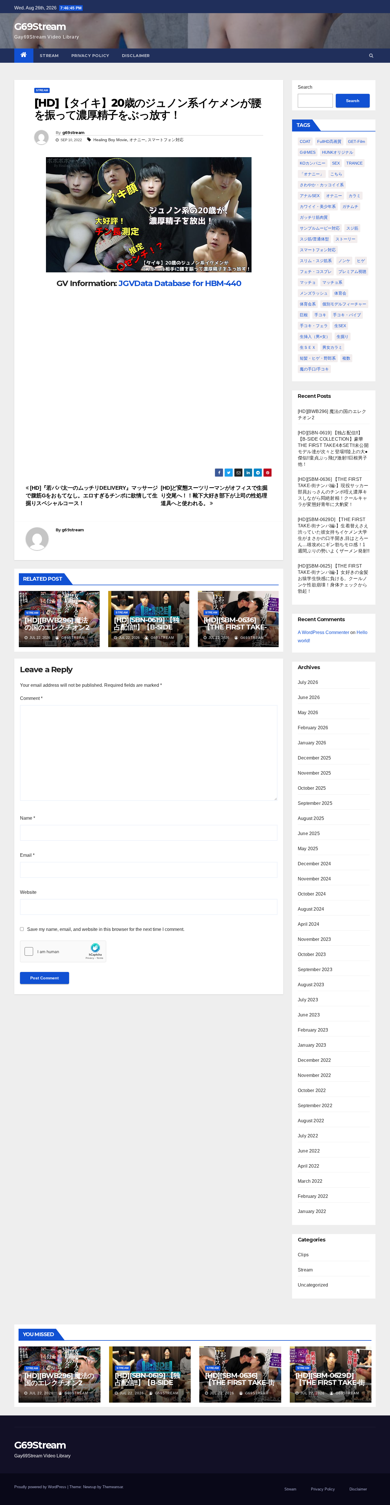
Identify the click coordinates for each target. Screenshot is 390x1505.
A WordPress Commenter (323, 632)
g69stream (73, 132)
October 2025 (312, 788)
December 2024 (314, 863)
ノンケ (344, 260)
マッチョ (308, 282)
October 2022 (312, 1090)
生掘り (343, 336)
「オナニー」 (312, 174)
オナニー (137, 139)
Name (27, 818)
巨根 (304, 315)
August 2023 (311, 984)
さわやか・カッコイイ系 (322, 185)
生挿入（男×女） (315, 336)
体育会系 (308, 304)
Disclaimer (136, 55)
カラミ (355, 195)
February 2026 (313, 727)
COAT (305, 141)
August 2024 (311, 909)
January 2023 (312, 1045)
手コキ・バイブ (347, 315)
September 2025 (315, 803)
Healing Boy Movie (110, 139)
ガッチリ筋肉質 (314, 217)
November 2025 (314, 773)
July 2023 (308, 999)
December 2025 (314, 757)
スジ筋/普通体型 (314, 239)
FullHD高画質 (329, 141)
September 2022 (315, 1105)
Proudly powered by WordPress (40, 1487)
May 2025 (308, 848)
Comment (31, 698)
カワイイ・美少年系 (318, 206)
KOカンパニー (312, 163)
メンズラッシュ (314, 293)
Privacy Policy (90, 55)
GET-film (356, 141)
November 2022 (314, 1075)
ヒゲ (361, 260)
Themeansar (112, 1487)
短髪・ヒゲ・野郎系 (318, 358)
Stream (49, 55)
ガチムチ (350, 206)
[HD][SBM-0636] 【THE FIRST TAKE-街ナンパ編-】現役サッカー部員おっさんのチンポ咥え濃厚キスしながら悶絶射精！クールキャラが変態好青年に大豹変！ (333, 492)
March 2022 (310, 1181)
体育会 (340, 293)
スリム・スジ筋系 (316, 260)
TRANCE (354, 163)
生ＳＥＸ (308, 347)
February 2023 (313, 1030)
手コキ (320, 315)
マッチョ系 (332, 282)
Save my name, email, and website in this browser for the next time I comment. (105, 929)
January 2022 (312, 1211)
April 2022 (308, 1166)
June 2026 (309, 697)
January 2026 (312, 742)
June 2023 (309, 1014)
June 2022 (309, 1151)
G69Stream (40, 27)
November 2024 (314, 878)
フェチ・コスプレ (316, 271)
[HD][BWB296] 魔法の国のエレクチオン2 (57, 623)
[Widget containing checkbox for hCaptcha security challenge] (63, 951)
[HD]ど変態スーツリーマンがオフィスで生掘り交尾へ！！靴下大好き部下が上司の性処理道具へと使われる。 (214, 495)
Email (27, 855)
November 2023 (314, 939)
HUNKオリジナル (337, 152)
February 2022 (313, 1196)
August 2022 (311, 1120)
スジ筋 (352, 228)
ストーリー (345, 239)
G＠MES (307, 152)
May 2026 (308, 712)
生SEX (340, 325)
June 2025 (309, 833)
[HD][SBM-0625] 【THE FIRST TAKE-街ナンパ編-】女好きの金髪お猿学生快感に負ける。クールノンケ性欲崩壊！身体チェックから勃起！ (333, 579)
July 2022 (308, 1135)
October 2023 (312, 954)
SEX (336, 163)
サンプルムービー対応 (320, 228)
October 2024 (312, 894)
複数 (346, 358)
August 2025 (311, 818)
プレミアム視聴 (352, 271)
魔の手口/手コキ (314, 369)
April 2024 (308, 924)
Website (28, 892)
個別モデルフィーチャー (344, 304)
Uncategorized (313, 1285)
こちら (336, 174)
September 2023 (315, 969)
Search (305, 87)
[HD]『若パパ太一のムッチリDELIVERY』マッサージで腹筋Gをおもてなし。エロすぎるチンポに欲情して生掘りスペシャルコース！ (92, 495)
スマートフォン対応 (166, 139)
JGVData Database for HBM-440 (179, 283)
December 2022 (314, 1060)
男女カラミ (332, 347)
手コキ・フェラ (314, 325)
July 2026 (308, 682)
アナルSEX (309, 195)
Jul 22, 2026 (41, 1393)
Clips (303, 1254)
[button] (371, 55)
